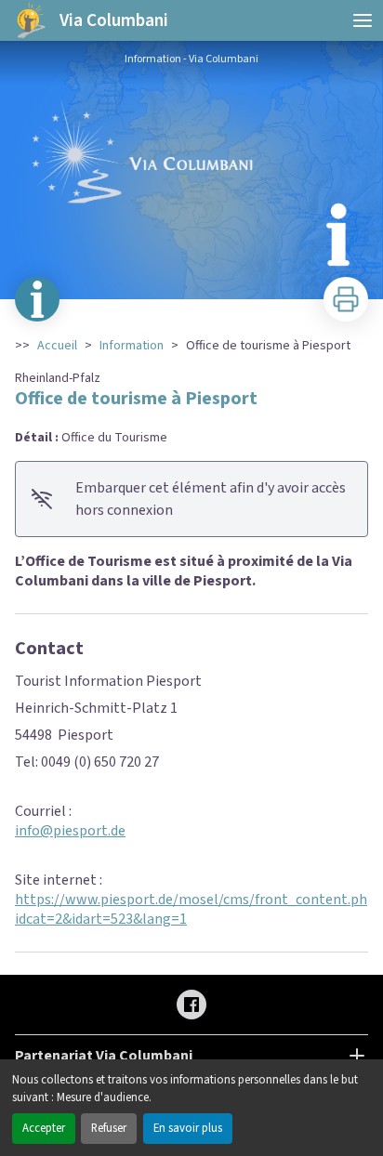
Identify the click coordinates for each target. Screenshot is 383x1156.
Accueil (57, 345)
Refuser (108, 1128)
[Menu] (362, 20)
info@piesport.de (70, 831)
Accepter (43, 1128)
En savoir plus (187, 1128)
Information (131, 345)
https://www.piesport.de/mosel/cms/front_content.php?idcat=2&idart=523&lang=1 (198, 909)
